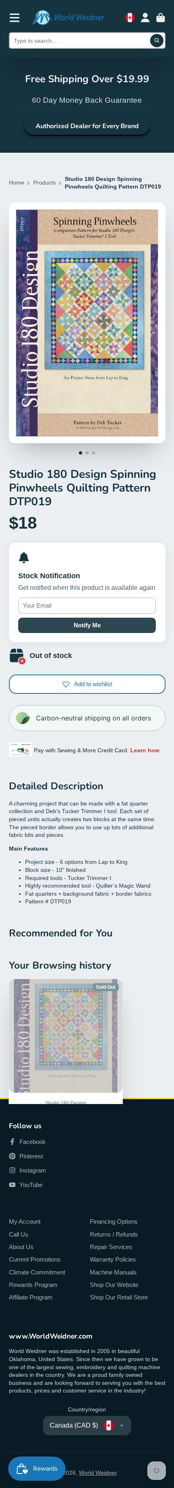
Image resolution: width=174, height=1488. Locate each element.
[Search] (157, 41)
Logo (68, 17)
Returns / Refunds (114, 1234)
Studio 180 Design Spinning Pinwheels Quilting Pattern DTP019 (66, 1071)
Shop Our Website (114, 1284)
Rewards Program (33, 1284)
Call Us (18, 1234)
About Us (21, 1246)
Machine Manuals (113, 1272)
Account (145, 18)
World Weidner (98, 1472)
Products (44, 182)
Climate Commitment (37, 1272)
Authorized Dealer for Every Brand (87, 126)
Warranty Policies (113, 1259)
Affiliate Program (31, 1297)
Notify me (87, 625)
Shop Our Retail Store (119, 1297)
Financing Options (114, 1221)
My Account (24, 1221)
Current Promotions (35, 1259)
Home (16, 182)
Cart (161, 18)
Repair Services (111, 1246)
